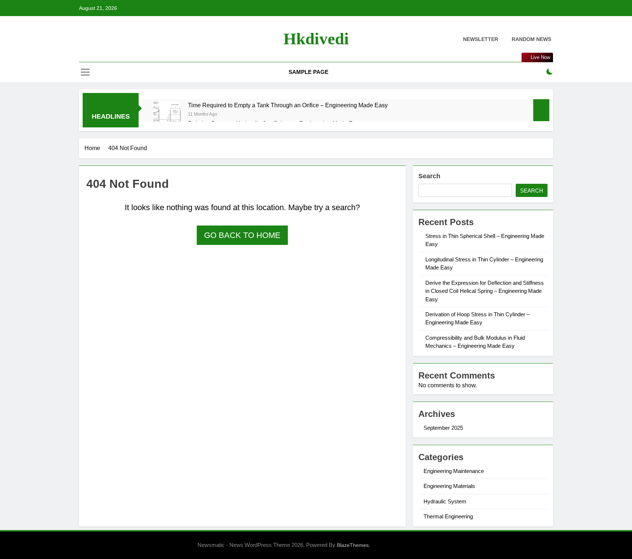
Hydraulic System (445, 501)
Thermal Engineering (448, 516)
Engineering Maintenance (454, 471)
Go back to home (242, 235)
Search (429, 176)
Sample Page (308, 72)
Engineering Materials (449, 486)
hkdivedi (316, 39)
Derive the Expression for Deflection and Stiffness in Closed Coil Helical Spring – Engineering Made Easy (484, 291)
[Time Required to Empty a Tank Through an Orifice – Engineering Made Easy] (167, 114)
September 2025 (443, 428)
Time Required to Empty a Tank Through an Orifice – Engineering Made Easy (288, 105)
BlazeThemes (353, 545)
